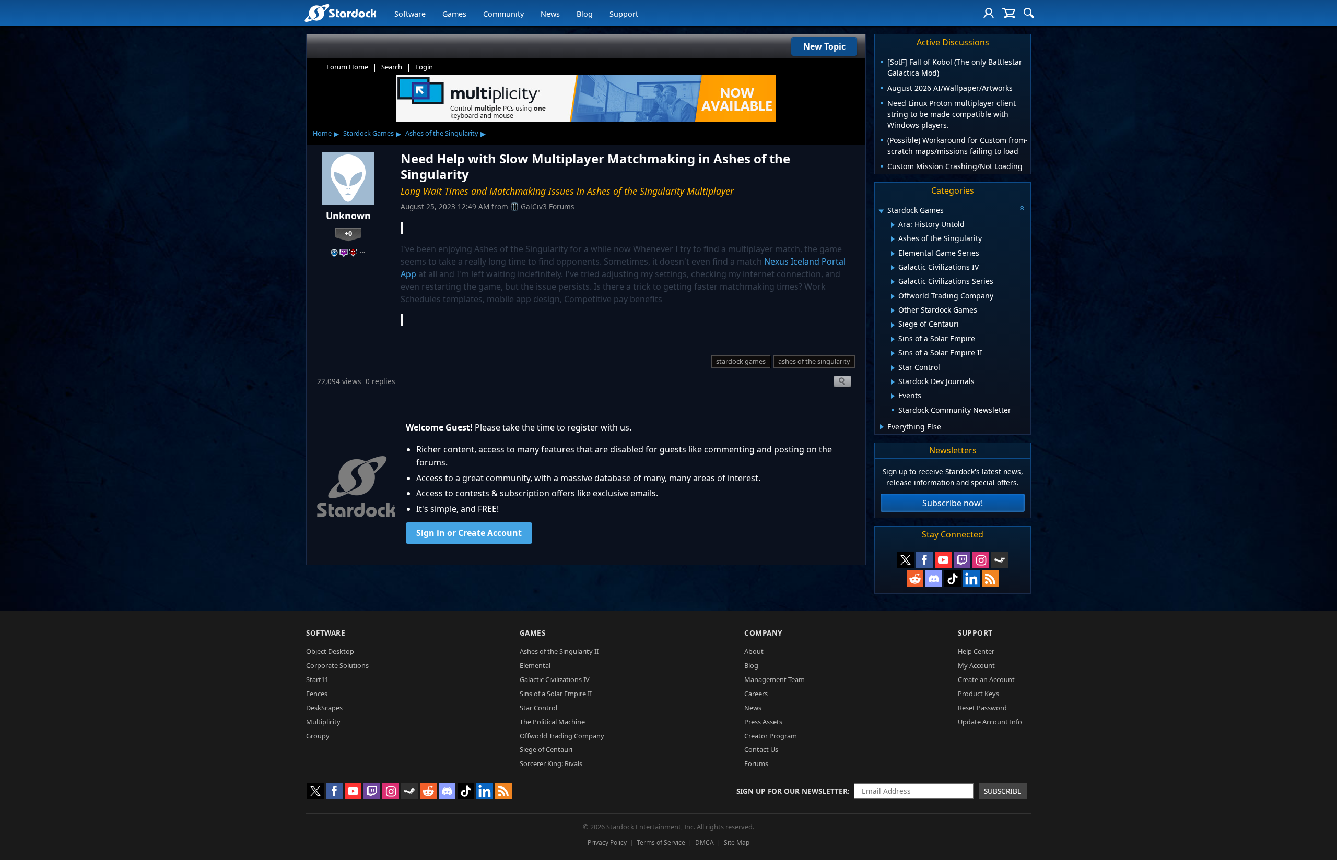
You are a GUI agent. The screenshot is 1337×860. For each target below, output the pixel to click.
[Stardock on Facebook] (924, 560)
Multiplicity (323, 721)
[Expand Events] (893, 396)
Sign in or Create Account (469, 533)
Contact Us (761, 749)
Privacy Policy (607, 842)
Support (623, 14)
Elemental (535, 665)
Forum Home (347, 66)
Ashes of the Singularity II (559, 651)
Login (424, 66)
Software (410, 14)
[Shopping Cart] (1008, 13)
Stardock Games (368, 133)
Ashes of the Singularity (441, 133)
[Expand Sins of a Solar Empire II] (893, 353)
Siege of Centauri (546, 749)
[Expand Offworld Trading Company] (893, 296)
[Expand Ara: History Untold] (893, 225)
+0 (348, 233)
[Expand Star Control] (893, 368)
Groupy (318, 735)
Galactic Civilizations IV (555, 679)
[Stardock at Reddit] (915, 578)
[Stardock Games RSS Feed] (990, 578)
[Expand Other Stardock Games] (893, 310)
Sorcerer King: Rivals (551, 763)
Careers (756, 693)
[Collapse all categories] (1022, 207)
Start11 (317, 679)
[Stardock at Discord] (933, 578)
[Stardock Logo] (340, 13)
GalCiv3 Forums (547, 206)
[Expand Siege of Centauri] (893, 325)
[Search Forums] (1029, 13)
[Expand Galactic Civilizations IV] (893, 267)
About (754, 651)
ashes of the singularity (814, 361)
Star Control (538, 707)
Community (503, 14)
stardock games (741, 361)
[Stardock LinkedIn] (971, 578)
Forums (756, 763)
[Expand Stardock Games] (881, 211)
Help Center (976, 651)
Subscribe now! (952, 503)
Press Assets (763, 721)
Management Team (774, 679)
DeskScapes (324, 707)
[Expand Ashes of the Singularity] (893, 239)
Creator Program (770, 735)
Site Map (736, 842)
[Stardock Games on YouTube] (943, 560)
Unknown (348, 215)
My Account (976, 665)
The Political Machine (552, 721)
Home (322, 133)
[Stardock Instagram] (980, 560)
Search (391, 66)
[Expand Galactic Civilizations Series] (893, 281)
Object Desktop (330, 651)
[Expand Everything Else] (882, 426)
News (550, 14)
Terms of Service (661, 842)
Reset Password (982, 707)
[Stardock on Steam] (999, 560)
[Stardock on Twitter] (905, 560)
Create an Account (986, 679)
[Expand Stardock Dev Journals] (893, 382)
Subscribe (1003, 791)
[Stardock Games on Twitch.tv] (962, 560)
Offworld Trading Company (562, 735)
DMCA (704, 842)
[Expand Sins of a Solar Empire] (893, 339)
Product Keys (978, 693)
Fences (316, 693)
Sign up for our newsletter (792, 791)
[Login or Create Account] (988, 13)
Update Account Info (990, 721)
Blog (585, 14)
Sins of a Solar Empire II (556, 693)
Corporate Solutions (337, 665)
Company (763, 633)
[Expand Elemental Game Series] (893, 253)
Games (454, 14)
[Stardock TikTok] (952, 578)
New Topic (824, 46)
